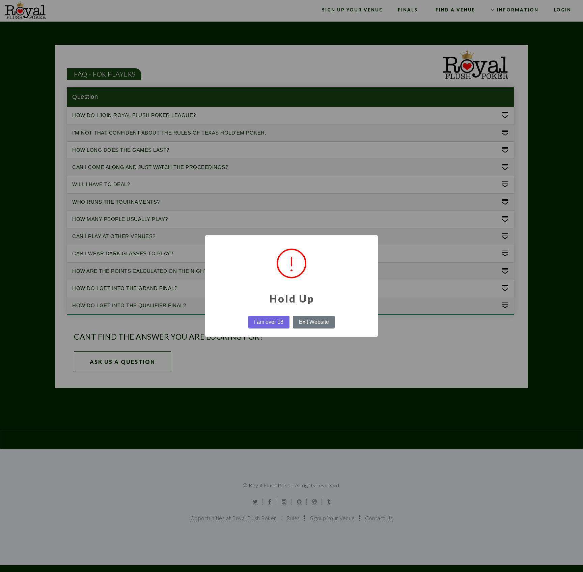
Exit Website (314, 322)
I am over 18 (268, 322)
